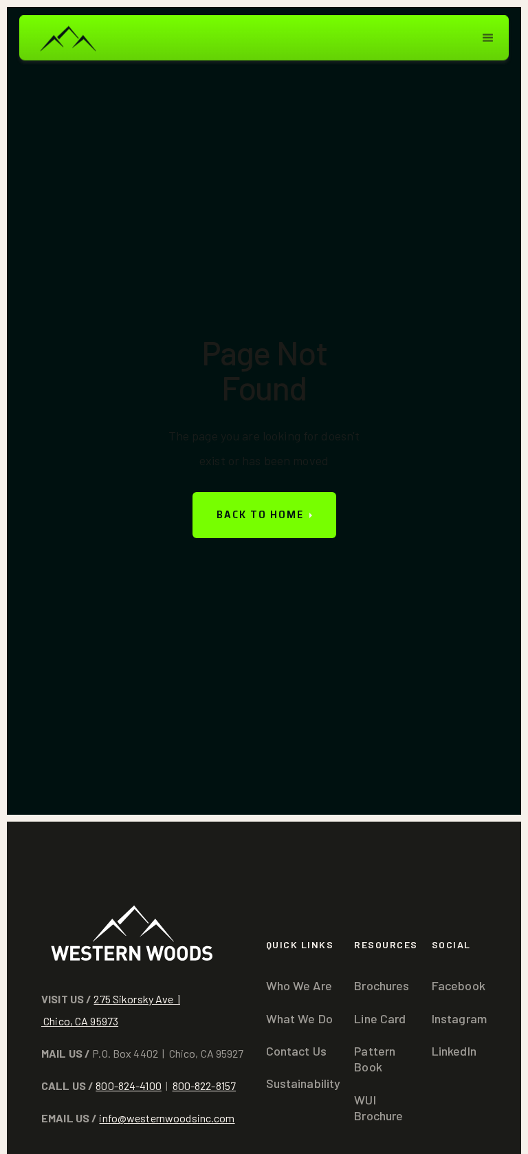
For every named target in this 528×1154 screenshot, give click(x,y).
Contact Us (296, 1050)
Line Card (380, 1018)
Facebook (458, 985)
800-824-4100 (129, 1085)
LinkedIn (454, 1050)
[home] (67, 37)
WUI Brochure (378, 1107)
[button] (488, 37)
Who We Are (299, 985)
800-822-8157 (204, 1085)
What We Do (299, 1018)
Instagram (459, 1018)
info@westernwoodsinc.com (166, 1117)
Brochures (381, 985)
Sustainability (303, 1083)
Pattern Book (374, 1058)
